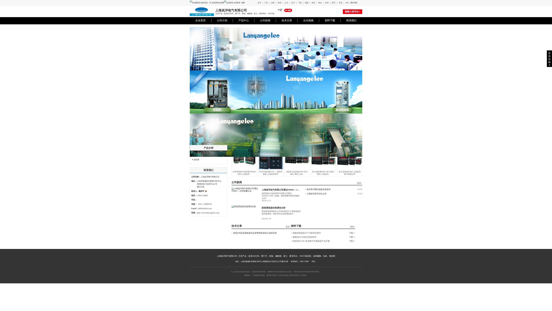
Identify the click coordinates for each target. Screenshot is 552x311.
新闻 (279, 3)
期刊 (333, 3)
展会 (320, 3)
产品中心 (243, 20)
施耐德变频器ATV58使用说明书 (307, 233)
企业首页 (200, 20)
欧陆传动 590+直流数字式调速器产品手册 (311, 241)
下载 (300, 3)
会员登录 (236, 3)
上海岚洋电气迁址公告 (316, 194)
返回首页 (204, 3)
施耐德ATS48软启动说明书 (304, 237)
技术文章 (287, 20)
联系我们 (351, 20)
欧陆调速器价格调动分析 (273, 208)
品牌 (273, 3)
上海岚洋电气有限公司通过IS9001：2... (280, 190)
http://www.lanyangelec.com (208, 213)
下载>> (352, 233)
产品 (266, 3)
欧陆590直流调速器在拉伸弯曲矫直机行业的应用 (255, 233)
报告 (313, 3)
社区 (347, 3)
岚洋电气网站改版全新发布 (318, 189)
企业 (286, 3)
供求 (327, 3)
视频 (306, 3)
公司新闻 (265, 20)
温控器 (196, 160)
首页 (259, 3)
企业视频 (308, 20)
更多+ (359, 183)
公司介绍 (222, 20)
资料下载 (330, 20)
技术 (293, 3)
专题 (340, 3)
